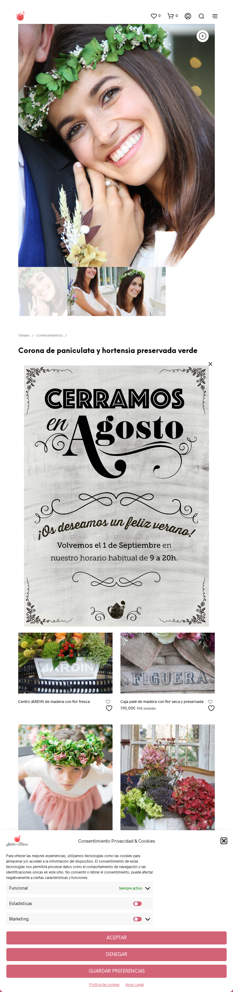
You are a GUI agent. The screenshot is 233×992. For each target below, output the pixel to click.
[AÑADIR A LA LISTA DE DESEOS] (109, 706)
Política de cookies (104, 984)
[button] (224, 841)
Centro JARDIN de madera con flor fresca (54, 701)
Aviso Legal (135, 984)
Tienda (24, 336)
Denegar (116, 954)
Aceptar (116, 938)
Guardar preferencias (117, 971)
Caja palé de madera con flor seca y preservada (162, 701)
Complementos (49, 336)
